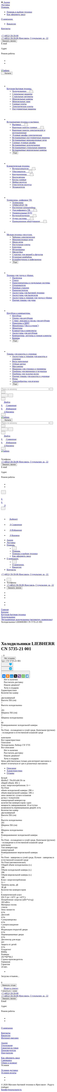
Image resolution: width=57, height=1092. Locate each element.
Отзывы (10, 773)
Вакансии (5, 1035)
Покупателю (7, 1053)
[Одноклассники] (7, 676)
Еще (15, 153)
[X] (15, 676)
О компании (7, 1028)
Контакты (5, 1033)
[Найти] (10, 395)
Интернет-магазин (10, 1038)
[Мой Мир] (11, 676)
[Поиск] (3, 492)
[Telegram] (27, 676)
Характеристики (14, 771)
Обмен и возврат (9, 1063)
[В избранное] (7, 664)
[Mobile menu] (3, 448)
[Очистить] (51, 389)
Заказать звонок (9, 41)
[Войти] (2, 496)
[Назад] (14, 548)
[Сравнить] (7, 668)
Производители (8, 1050)
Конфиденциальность (11, 1089)
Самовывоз (6, 1060)
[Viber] (19, 676)
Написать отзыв (8, 985)
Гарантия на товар (9, 1048)
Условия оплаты (8, 1073)
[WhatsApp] (23, 676)
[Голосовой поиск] (4, 395)
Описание (11, 768)
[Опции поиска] (3, 392)
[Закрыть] (3, 508)
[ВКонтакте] (4, 676)
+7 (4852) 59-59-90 (9, 36)
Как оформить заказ (10, 1058)
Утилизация (6, 1045)
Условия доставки (9, 1070)
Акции (4, 1043)
